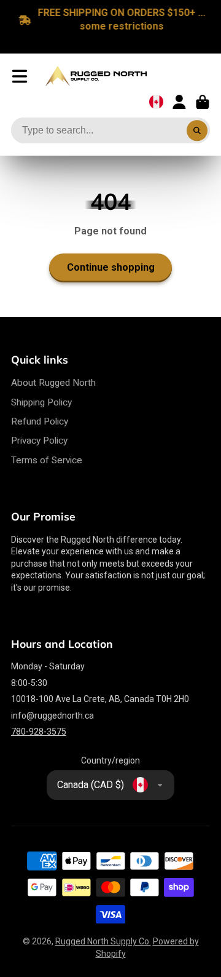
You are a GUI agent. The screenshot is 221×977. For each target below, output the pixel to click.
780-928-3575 (38, 731)
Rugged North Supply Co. (103, 941)
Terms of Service (46, 460)
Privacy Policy (39, 440)
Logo (96, 76)
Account (179, 102)
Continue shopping (111, 267)
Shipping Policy (41, 402)
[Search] (197, 131)
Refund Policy (39, 421)
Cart (202, 102)
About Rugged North (53, 382)
